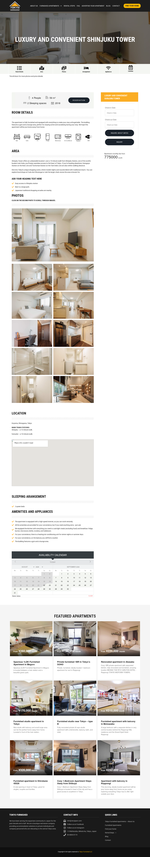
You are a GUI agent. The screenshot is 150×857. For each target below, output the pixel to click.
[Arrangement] (86, 68)
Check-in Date (110, 107)
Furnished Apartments (49, 6)
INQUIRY (119, 142)
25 (20, 589)
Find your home (110, 829)
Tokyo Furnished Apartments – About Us (119, 821)
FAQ (78, 6)
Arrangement (86, 72)
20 (91, 581)
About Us (34, 6)
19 (85, 581)
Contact (116, 6)
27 (33, 589)
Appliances (108, 72)
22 (44, 585)
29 (44, 589)
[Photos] (64, 68)
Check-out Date (110, 119)
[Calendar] (130, 67)
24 (15, 589)
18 (79, 581)
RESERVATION (79, 100)
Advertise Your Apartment (93, 6)
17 (74, 581)
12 (85, 578)
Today (53, 562)
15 (61, 581)
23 (50, 585)
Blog (108, 6)
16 (68, 581)
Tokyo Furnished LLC (85, 852)
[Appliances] (108, 68)
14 (56, 581)
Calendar (130, 71)
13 (91, 578)
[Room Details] (19, 68)
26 (27, 589)
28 (38, 589)
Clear (90, 596)
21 (56, 585)
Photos (64, 72)
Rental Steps (69, 6)
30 (50, 589)
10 (74, 578)
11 (79, 578)
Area (41, 72)
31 (15, 593)
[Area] (41, 68)
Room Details (19, 72)
